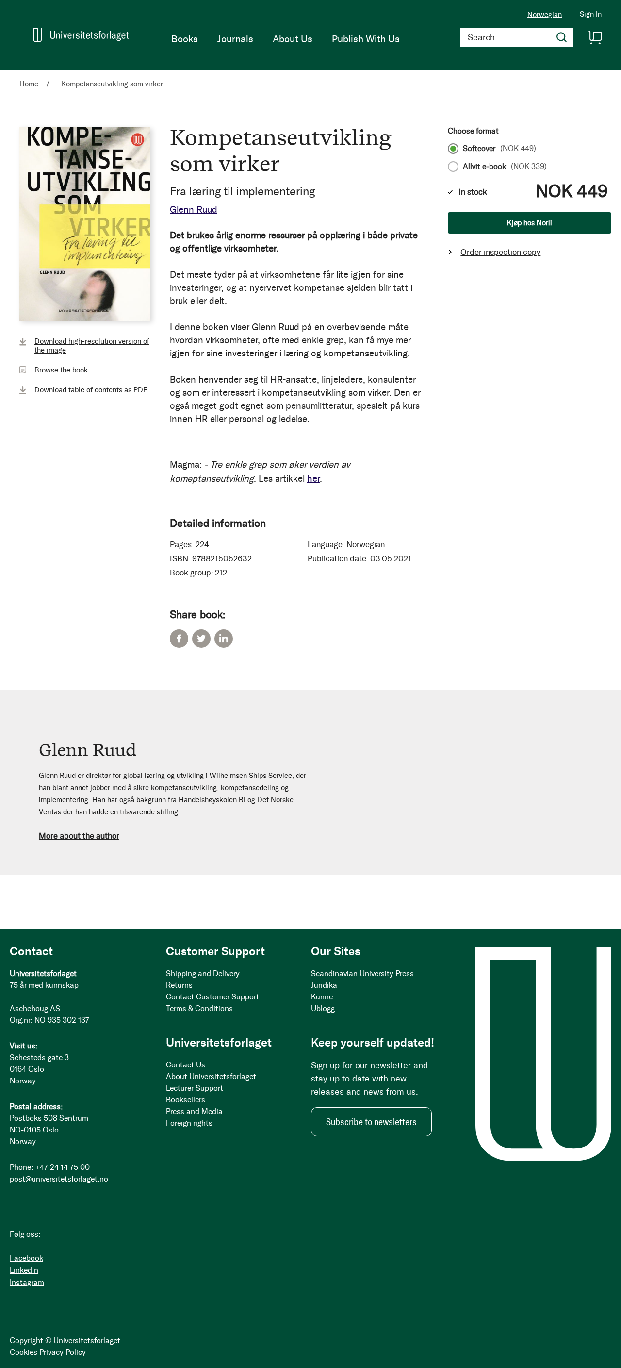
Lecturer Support (194, 1088)
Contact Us (185, 1064)
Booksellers (185, 1099)
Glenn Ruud (193, 209)
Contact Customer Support (212, 996)
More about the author (79, 836)
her (313, 478)
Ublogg (323, 1008)
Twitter (201, 638)
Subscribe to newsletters (371, 1122)
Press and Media (194, 1111)
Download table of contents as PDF (90, 390)
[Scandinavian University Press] (81, 35)
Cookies (23, 1352)
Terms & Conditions (199, 1008)
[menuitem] (185, 39)
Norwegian (544, 14)
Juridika (324, 985)
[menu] (285, 39)
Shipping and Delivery (203, 973)
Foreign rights (189, 1123)
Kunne (322, 996)
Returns (179, 985)
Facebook (179, 638)
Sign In (591, 14)
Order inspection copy (500, 252)
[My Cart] (595, 37)
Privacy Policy (62, 1352)
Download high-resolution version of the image (91, 346)
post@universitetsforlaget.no (59, 1178)
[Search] (562, 37)
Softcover (499, 148)
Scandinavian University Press (362, 973)
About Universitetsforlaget (211, 1076)
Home (28, 84)
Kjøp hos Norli (529, 223)
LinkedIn (223, 638)
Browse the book (61, 370)
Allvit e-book (505, 166)
